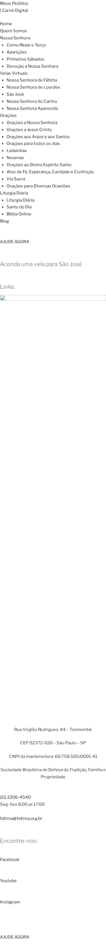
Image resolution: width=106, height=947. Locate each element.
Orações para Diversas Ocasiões (38, 186)
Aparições (17, 52)
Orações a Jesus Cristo (29, 129)
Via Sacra (16, 178)
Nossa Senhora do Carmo (32, 101)
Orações (8, 115)
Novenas (15, 157)
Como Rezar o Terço (26, 45)
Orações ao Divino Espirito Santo (39, 164)
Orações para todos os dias (33, 143)
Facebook (9, 859)
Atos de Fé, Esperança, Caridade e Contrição (50, 171)
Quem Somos (13, 30)
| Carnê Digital (14, 10)
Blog (4, 221)
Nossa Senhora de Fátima (32, 80)
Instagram (10, 902)
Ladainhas (17, 150)
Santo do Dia (19, 207)
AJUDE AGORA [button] (14, 241)
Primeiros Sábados (25, 59)
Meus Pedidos (14, 3)
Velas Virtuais (14, 73)
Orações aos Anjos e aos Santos (38, 136)
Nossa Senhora (15, 37)
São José (15, 94)
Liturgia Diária (14, 193)
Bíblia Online (19, 214)
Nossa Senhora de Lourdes (33, 87)
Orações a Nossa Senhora (32, 122)
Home (6, 23)
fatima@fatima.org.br (21, 818)
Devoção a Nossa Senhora (32, 66)
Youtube (8, 880)
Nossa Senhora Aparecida (32, 108)
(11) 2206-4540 (15, 797)
